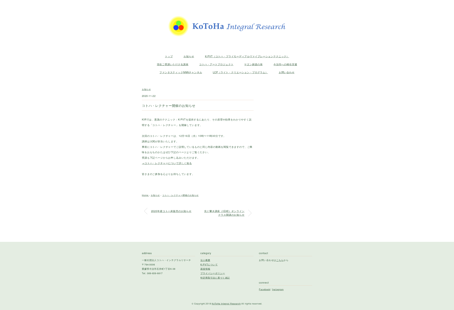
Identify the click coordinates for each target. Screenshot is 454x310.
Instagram (278, 289)
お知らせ (189, 56)
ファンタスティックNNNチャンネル (180, 72)
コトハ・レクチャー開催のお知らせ (180, 195)
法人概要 (205, 260)
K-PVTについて (209, 264)
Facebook (264, 289)
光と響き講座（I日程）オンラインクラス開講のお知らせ (224, 212)
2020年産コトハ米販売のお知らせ (171, 211)
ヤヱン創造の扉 (253, 64)
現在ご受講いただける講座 (173, 64)
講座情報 (205, 268)
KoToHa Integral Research (226, 303)
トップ (169, 56)
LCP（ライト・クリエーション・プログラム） (240, 72)
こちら (280, 260)
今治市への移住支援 (285, 64)
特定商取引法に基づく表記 (215, 277)
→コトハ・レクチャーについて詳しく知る (167, 163)
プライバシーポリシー (212, 273)
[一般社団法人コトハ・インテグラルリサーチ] (227, 13)
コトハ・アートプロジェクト (216, 64)
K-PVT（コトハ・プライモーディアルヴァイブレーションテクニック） (247, 56)
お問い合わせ (287, 72)
